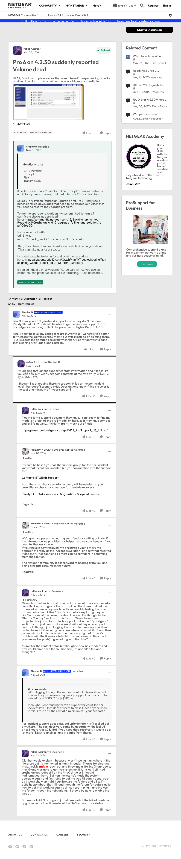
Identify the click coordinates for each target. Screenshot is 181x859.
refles (27, 48)
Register (153, 5)
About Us (15, 834)
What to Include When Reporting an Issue (147, 56)
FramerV (36, 449)
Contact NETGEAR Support (40, 477)
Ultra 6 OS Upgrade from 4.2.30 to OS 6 (150, 85)
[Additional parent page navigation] (42, 15)
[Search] (142, 5)
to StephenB (52, 362)
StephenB (31, 146)
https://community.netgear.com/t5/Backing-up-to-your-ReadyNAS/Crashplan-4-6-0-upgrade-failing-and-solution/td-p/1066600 (60, 222)
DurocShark (159, 106)
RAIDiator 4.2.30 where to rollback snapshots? (150, 100)
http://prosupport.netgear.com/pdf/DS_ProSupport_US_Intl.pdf (65, 430)
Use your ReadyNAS (76, 15)
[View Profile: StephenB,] (20, 148)
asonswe (156, 77)
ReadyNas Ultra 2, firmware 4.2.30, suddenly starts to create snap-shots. (150, 71)
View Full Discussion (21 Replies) (32, 298)
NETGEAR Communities (22, 15)
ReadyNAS (54, 15)
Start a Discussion (149, 30)
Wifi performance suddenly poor (145, 114)
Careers (62, 834)
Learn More (147, 264)
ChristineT (159, 62)
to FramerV (55, 591)
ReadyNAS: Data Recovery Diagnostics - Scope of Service (61, 494)
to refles (43, 146)
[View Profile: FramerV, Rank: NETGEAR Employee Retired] (25, 451)
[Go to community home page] (20, 5)
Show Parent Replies (21, 303)
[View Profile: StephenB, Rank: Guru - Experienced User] (16, 314)
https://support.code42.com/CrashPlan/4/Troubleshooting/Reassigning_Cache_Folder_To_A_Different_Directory (61, 261)
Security (83, 834)
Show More (24, 123)
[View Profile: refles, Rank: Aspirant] (17, 50)
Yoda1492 (158, 91)
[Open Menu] (170, 15)
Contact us (39, 834)
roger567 (157, 118)
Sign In (166, 5)
